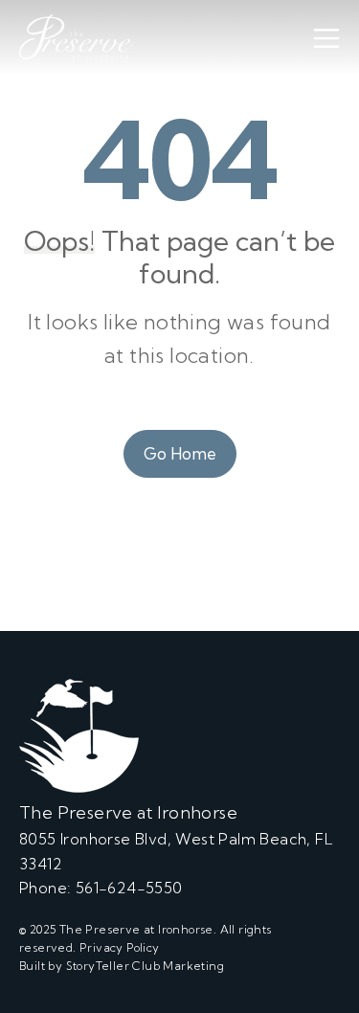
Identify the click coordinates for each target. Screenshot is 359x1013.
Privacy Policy (119, 947)
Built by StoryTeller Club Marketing (121, 965)
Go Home (180, 453)
